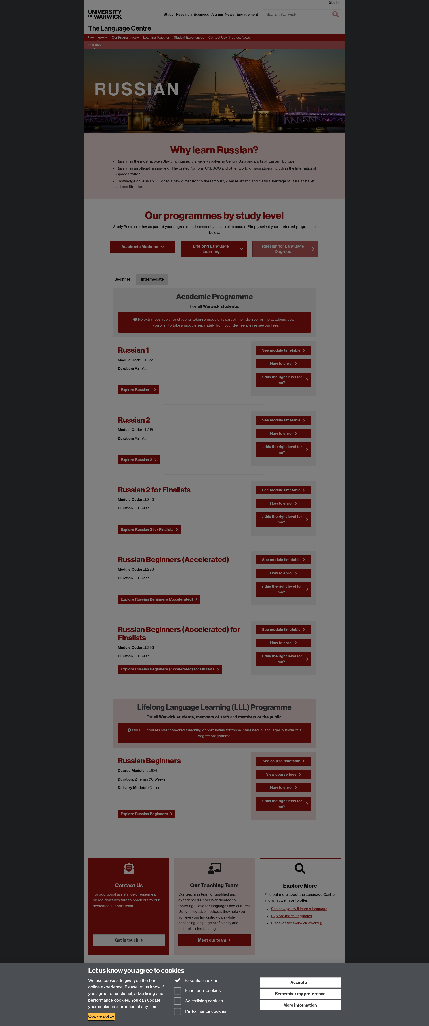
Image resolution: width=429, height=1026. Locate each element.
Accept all (300, 982)
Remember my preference (300, 993)
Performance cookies (205, 1011)
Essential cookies (201, 980)
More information (300, 1005)
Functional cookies (202, 990)
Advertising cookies (203, 1001)
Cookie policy (101, 1016)
